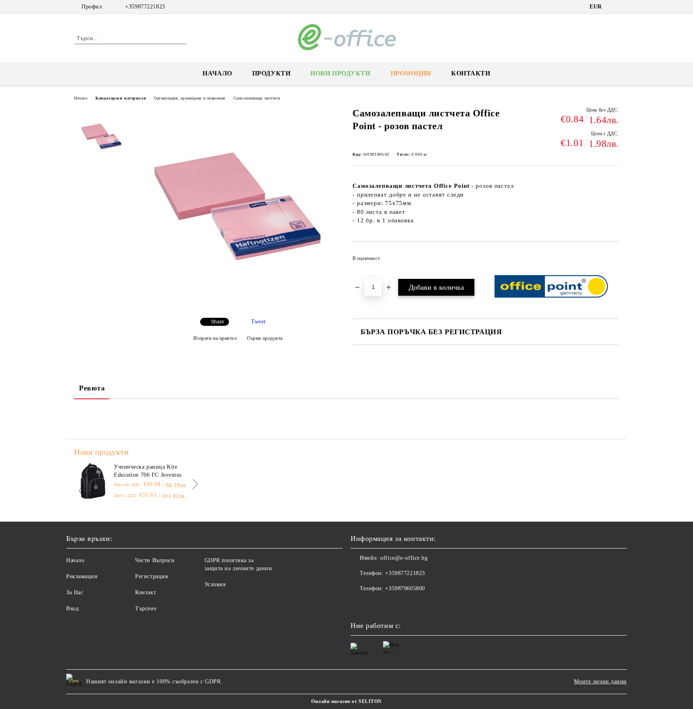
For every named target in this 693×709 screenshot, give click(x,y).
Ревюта (92, 388)
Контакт (145, 592)
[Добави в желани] (613, 261)
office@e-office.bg (404, 558)
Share (217, 322)
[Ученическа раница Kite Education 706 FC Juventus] (92, 481)
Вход (72, 608)
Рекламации (82, 576)
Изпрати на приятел (215, 338)
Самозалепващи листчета (256, 98)
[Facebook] (614, 6)
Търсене (145, 608)
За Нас (74, 592)
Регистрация (151, 576)
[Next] (193, 484)
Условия (215, 584)
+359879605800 (405, 588)
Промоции (411, 73)
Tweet (258, 322)
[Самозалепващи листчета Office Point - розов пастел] (238, 305)
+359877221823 (145, 7)
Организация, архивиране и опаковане (189, 98)
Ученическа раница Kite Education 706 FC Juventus (148, 471)
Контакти (470, 73)
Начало (217, 73)
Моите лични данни (600, 682)
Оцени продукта (265, 338)
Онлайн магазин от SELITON (346, 701)
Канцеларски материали (120, 98)
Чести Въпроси (154, 560)
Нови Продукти (340, 73)
